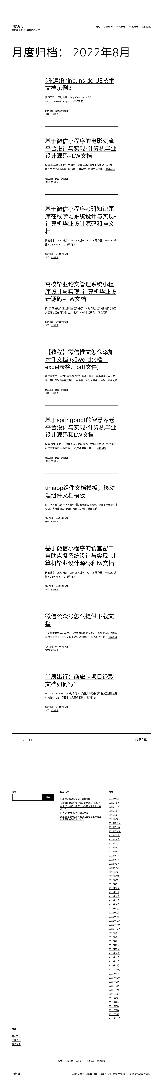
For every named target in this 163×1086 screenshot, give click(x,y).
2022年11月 (114, 925)
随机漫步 (133, 26)
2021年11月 (114, 973)
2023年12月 (115, 872)
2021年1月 (114, 1014)
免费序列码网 (119, 1074)
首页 (98, 26)
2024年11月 (114, 827)
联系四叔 (146, 26)
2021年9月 (114, 982)
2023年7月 (114, 892)
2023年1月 (114, 916)
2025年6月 (114, 798)
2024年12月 (115, 823)
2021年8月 (114, 986)
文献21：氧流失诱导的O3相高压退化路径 (80, 803)
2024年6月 (114, 847)
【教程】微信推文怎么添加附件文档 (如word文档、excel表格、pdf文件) (79, 359)
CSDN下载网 (92, 1074)
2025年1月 (114, 819)
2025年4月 (114, 807)
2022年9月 (114, 933)
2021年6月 (114, 994)
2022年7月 (114, 941)
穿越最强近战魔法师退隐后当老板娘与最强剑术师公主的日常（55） (80, 818)
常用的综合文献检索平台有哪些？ (76, 798)
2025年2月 (114, 815)
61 (30, 739)
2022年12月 (115, 921)
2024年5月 (114, 851)
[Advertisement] (78, 7)
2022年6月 (114, 945)
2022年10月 (115, 929)
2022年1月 (114, 965)
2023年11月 (114, 876)
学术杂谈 (121, 26)
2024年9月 (114, 835)
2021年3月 (114, 1006)
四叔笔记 (17, 26)
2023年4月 (114, 904)
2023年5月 (114, 900)
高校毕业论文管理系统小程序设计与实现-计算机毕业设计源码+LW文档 (80, 292)
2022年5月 (114, 949)
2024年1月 (114, 868)
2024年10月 (115, 831)
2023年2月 (114, 912)
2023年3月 (114, 908)
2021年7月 (114, 990)
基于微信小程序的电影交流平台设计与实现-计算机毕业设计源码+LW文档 (80, 148)
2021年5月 (114, 998)
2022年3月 (114, 957)
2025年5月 (114, 803)
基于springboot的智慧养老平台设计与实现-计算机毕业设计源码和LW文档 (80, 427)
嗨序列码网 (105, 1074)
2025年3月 (114, 811)
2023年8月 (114, 888)
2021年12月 (114, 969)
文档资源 (108, 26)
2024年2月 (114, 864)
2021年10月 (114, 978)
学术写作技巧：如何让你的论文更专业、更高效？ (80, 807)
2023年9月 (114, 884)
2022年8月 (114, 937)
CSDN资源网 (77, 1074)
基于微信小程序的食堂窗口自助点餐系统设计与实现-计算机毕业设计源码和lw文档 (80, 556)
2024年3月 (114, 859)
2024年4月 (114, 855)
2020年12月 (115, 1018)
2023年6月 (114, 896)
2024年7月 (114, 843)
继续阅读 (78, 101)
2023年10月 (115, 880)
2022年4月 (114, 953)
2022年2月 (114, 961)
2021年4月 (114, 1002)
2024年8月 (114, 839)
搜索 (14, 792)
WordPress (143, 1074)
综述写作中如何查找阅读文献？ (75, 813)
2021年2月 (114, 1010)
